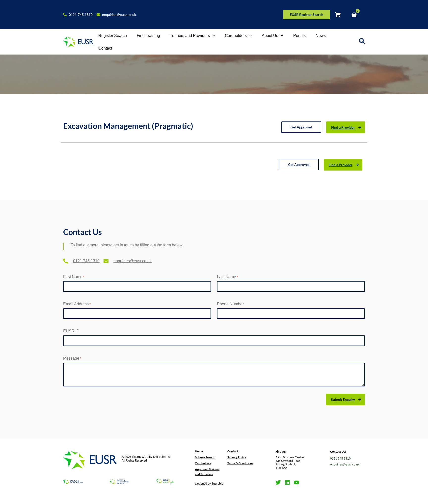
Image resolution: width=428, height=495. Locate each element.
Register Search (112, 35)
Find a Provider (343, 127)
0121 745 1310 (340, 458)
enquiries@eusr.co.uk (344, 464)
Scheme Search (204, 457)
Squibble (217, 483)
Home (199, 451)
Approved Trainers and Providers (207, 471)
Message (72, 358)
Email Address (77, 304)
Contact (105, 48)
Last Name (227, 277)
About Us (270, 35)
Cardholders (236, 35)
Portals (299, 35)
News (321, 35)
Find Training (148, 35)
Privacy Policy (236, 457)
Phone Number (230, 304)
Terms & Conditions (240, 463)
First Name (73, 277)
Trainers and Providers (190, 35)
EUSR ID (71, 331)
